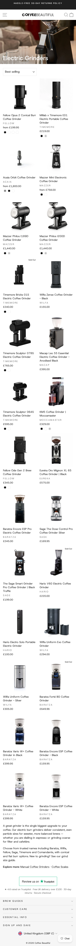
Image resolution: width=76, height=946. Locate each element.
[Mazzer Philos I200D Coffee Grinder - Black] (41, 253)
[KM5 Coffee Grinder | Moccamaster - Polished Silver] (49, 428)
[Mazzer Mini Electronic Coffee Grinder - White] (45, 194)
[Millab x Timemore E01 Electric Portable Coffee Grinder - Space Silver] (45, 136)
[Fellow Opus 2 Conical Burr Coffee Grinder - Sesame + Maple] (9, 132)
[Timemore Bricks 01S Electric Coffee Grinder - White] (9, 311)
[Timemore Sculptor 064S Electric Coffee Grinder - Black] (5, 428)
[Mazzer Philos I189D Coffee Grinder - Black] (5, 253)
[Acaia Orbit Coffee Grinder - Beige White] (13, 190)
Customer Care (15, 909)
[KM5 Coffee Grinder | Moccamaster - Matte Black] (41, 428)
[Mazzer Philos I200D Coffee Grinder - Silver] (45, 253)
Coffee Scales (60, 867)
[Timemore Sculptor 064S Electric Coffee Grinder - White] (9, 428)
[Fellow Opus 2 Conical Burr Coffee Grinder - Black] (5, 132)
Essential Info (15, 917)
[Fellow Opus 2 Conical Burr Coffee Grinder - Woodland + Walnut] (13, 132)
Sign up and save (17, 925)
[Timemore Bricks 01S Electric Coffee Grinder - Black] (5, 311)
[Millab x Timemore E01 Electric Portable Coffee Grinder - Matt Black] (41, 136)
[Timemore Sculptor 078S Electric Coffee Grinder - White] (9, 370)
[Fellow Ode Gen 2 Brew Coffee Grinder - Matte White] (9, 487)
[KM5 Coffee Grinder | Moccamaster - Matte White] (45, 428)
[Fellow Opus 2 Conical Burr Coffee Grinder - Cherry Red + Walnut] (17, 132)
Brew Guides (13, 900)
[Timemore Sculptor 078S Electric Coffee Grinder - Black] (5, 370)
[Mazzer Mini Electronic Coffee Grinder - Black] (41, 194)
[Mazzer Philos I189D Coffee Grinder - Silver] (9, 253)
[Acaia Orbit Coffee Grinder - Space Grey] (5, 190)
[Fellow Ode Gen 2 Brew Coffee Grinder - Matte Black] (5, 487)
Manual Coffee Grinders (34, 867)
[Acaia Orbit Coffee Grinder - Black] (9, 190)
